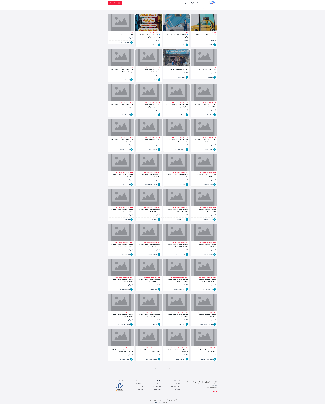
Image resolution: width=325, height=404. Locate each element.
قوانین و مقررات (157, 389)
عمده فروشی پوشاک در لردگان (154, 32)
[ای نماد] (119, 388)
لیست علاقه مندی (157, 386)
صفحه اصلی (203, 3)
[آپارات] (216, 391)
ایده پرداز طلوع (158, 402)
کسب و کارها (194, 3)
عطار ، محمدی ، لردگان (127, 35)
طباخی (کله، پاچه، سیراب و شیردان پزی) (152, 67)
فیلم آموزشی (177, 384)
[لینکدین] (211, 391)
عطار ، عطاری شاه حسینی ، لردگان (179, 69)
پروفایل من (158, 384)
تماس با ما (140, 389)
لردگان (212, 40)
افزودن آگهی (177, 389)
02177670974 (214, 386)
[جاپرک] (212, 2)
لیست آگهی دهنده (175, 386)
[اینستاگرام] (214, 391)
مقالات (141, 386)
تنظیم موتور (185, 32)
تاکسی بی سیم (212, 32)
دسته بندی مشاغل (138, 384)
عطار (131, 32)
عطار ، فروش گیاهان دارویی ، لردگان (206, 69)
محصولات (186, 3)
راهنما (174, 3)
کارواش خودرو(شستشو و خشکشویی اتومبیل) (206, 172)
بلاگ (179, 3)
